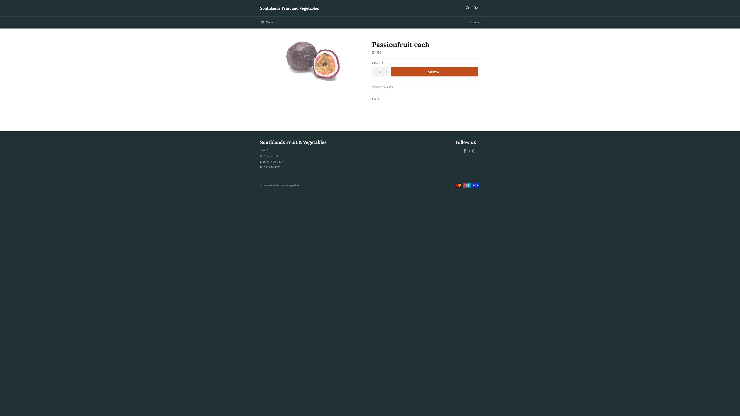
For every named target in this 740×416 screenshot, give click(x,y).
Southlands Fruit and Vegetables (289, 8)
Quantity (377, 63)
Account (475, 22)
